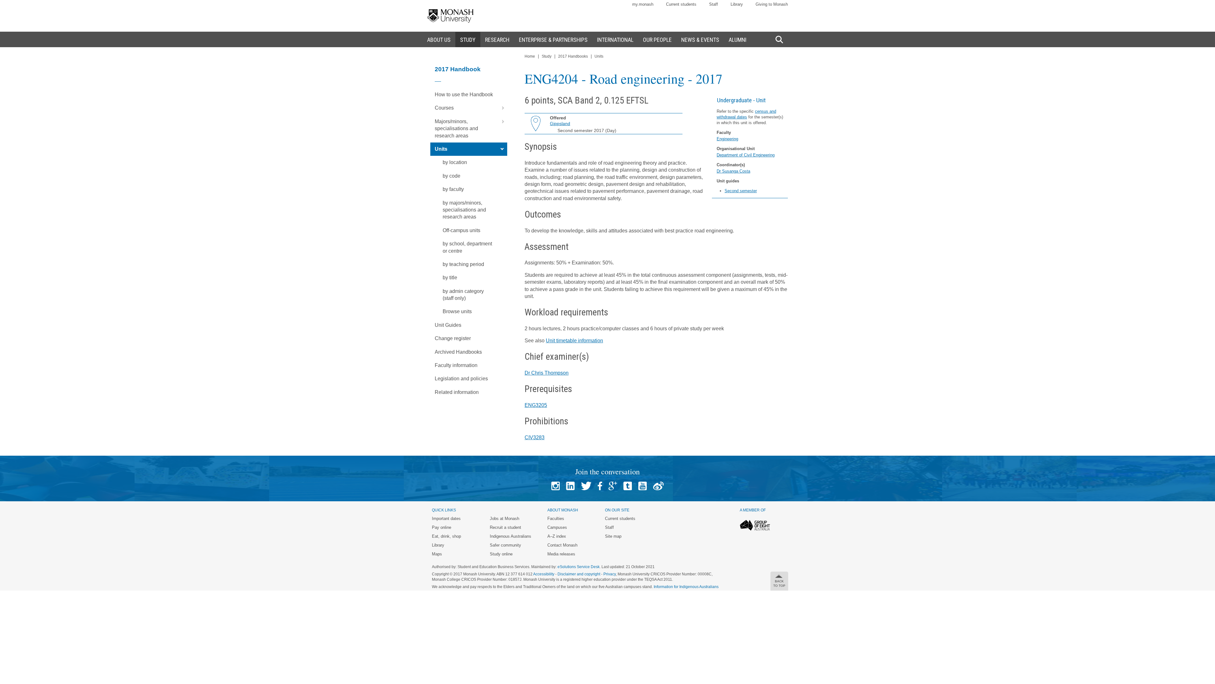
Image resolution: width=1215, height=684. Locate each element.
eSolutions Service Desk (579, 567)
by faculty (453, 189)
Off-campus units (461, 230)
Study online (501, 554)
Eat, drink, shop (446, 536)
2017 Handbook (458, 69)
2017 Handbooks (573, 56)
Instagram (555, 486)
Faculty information (456, 365)
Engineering (727, 138)
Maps (437, 554)
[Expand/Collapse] (500, 108)
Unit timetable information (574, 340)
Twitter (586, 486)
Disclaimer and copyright (579, 574)
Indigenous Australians (510, 536)
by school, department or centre (467, 247)
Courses (444, 108)
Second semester (741, 190)
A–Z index (556, 536)
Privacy (609, 574)
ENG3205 (536, 405)
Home (530, 56)
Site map (613, 536)
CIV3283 (535, 437)
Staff (713, 4)
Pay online (441, 527)
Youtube (642, 486)
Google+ (612, 486)
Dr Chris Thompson (547, 373)
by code (451, 176)
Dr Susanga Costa (733, 171)
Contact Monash (562, 545)
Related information (457, 392)
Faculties (555, 518)
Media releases (561, 554)
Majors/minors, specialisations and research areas (456, 128)
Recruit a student (505, 527)
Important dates (446, 518)
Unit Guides (448, 325)
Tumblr (627, 486)
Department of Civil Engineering (746, 155)
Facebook (600, 486)
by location (455, 162)
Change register (453, 338)
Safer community (505, 545)
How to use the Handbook (464, 94)
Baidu (658, 486)
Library (737, 4)
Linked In (570, 486)
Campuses (557, 527)
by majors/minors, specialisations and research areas (464, 210)
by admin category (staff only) (463, 294)
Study (546, 56)
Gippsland (560, 123)
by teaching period (463, 264)
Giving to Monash (772, 4)
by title (450, 277)
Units (441, 149)
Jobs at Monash (504, 518)
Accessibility (543, 574)
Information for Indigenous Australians (686, 587)
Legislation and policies (461, 378)
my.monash (642, 4)
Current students (681, 4)
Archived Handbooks (458, 352)
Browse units (457, 311)
